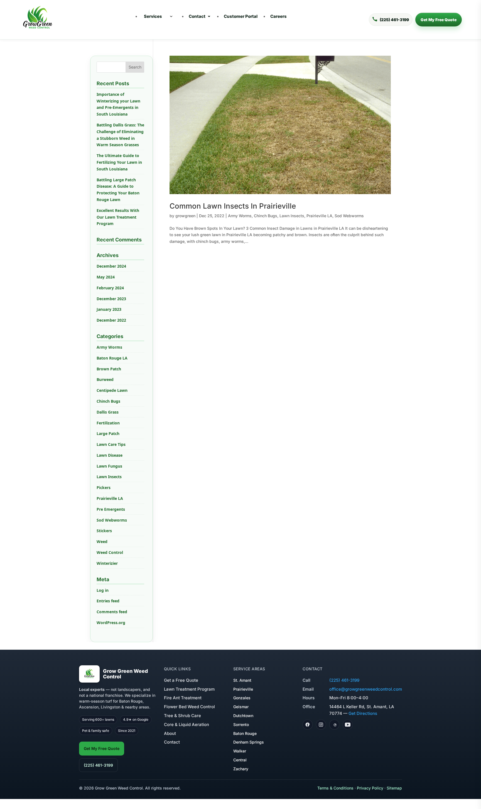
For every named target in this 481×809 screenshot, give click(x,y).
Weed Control (110, 552)
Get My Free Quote (439, 19)
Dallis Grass (108, 412)
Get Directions (363, 713)
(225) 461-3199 (98, 765)
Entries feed (108, 600)
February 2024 (110, 287)
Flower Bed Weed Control (189, 706)
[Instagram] (321, 725)
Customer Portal (240, 16)
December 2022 (111, 320)
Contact (197, 16)
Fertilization (108, 423)
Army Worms (240, 215)
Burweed (105, 379)
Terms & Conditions (335, 788)
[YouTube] (348, 725)
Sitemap (394, 788)
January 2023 (109, 309)
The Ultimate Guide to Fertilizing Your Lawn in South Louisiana (119, 162)
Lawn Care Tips (111, 444)
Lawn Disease (109, 455)
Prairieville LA (319, 215)
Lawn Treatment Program (189, 689)
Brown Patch (109, 368)
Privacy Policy (370, 788)
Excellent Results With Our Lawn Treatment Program (118, 217)
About (170, 733)
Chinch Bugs (265, 215)
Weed (102, 541)
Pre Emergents (111, 509)
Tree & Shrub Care (182, 715)
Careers (278, 16)
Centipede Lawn (112, 390)
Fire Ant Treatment (183, 697)
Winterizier (107, 563)
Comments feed (112, 611)
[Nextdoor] (334, 725)
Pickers (104, 487)
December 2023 (111, 298)
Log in (103, 590)
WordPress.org (111, 622)
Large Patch (108, 433)
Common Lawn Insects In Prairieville (233, 206)
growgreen (185, 215)
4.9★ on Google (135, 719)
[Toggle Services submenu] (171, 16)
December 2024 (111, 266)
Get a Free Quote (181, 680)
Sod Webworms (349, 215)
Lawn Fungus (109, 466)
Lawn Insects (291, 215)
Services (153, 16)
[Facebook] (308, 725)
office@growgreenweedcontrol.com (365, 689)
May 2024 (106, 277)
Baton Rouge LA (112, 358)
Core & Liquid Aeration (186, 724)
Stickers (104, 530)
